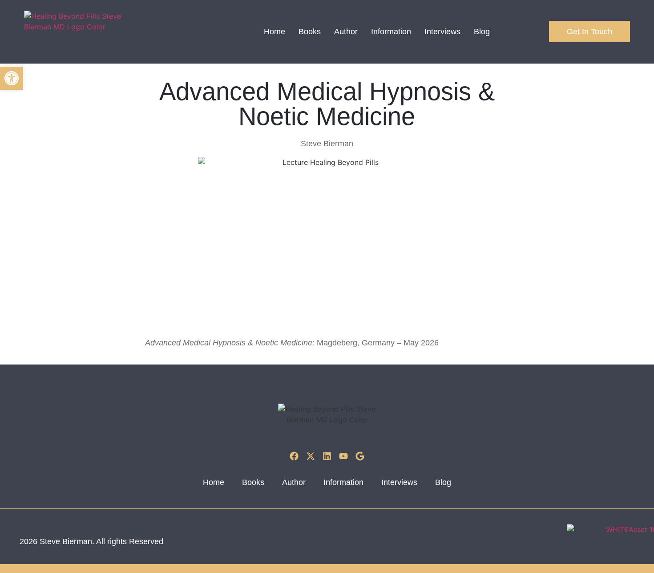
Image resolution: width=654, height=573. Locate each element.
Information (391, 31)
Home (274, 31)
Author (346, 31)
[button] (11, 78)
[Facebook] (294, 456)
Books (310, 31)
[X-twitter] (310, 456)
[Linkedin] (327, 456)
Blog (482, 31)
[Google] (360, 456)
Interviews (442, 31)
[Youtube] (343, 456)
